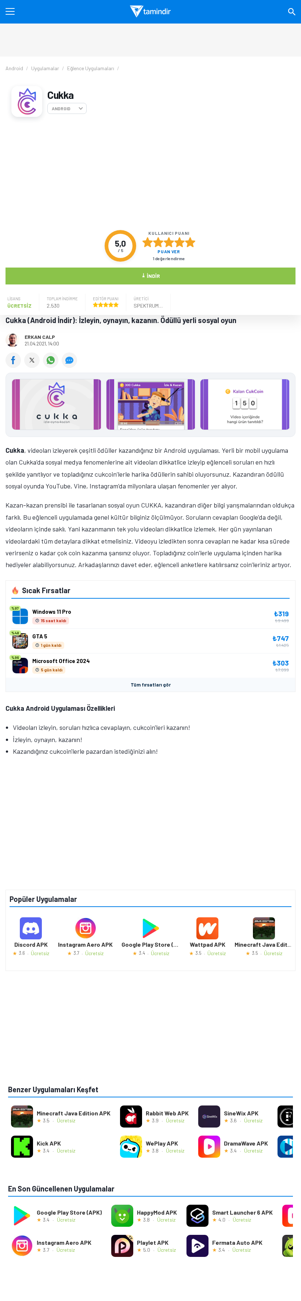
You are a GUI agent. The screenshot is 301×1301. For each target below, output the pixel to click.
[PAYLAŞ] (15, 365)
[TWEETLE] (33, 365)
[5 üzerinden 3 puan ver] (169, 242)
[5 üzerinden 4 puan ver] (179, 242)
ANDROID (61, 108)
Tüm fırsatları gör (151, 685)
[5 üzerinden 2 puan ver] (158, 242)
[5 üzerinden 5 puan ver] (190, 242)
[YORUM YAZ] (70, 365)
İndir (150, 275)
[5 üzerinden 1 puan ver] (147, 242)
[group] (150, 406)
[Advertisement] (150, 173)
